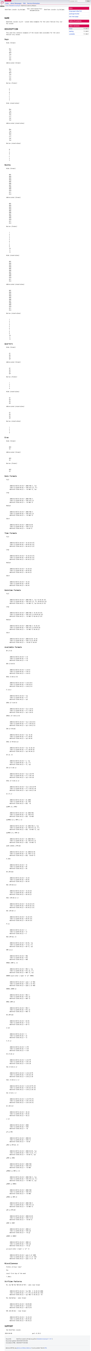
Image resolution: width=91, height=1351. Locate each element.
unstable (72, 34)
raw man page (73, 16)
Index (7, 3)
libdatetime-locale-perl (14, 5)
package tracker (74, 14)
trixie (7, 5)
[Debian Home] (2, 3)
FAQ (24, 3)
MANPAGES (8, 0)
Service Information (33, 3)
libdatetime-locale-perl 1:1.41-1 (44, 1339)
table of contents (75, 21)
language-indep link (75, 11)
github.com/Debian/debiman (24, 1348)
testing (71, 31)
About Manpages (15, 3)
